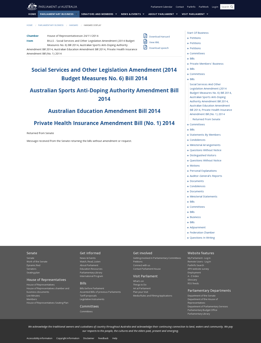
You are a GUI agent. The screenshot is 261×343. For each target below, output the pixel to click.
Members (32, 299)
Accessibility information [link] (39, 338)
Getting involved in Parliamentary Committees (157, 258)
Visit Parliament (193, 14)
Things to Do (139, 284)
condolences (197, 139)
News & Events (131, 14)
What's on (138, 281)
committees (197, 53)
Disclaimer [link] (88, 338)
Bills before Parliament (92, 288)
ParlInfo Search (196, 265)
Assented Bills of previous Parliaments (100, 291)
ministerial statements (203, 196)
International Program (91, 276)
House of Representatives (41, 284)
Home (32, 14)
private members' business (207, 63)
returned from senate (206, 119)
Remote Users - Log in (199, 261)
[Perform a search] (231, 6)
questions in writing (202, 237)
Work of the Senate (37, 261)
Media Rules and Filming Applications (152, 295)
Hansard (73, 25)
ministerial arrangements (205, 145)
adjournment (198, 227)
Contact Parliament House (147, 268)
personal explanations (203, 170)
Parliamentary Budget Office (202, 310)
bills (192, 58)
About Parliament (161, 14)
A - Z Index (193, 276)
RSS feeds (193, 283)
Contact (180, 6)
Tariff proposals (88, 295)
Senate (30, 258)
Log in (215, 6)
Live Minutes (33, 295)
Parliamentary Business (57, 14)
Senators (31, 268)
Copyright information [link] (67, 338)
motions (195, 165)
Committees (86, 311)
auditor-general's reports (206, 176)
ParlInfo (191, 6)
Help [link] (114, 338)
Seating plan (33, 272)
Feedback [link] (103, 338)
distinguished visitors (203, 155)
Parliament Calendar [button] (161, 6)
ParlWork (204, 6)
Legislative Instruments (92, 299)
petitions (195, 38)
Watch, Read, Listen (90, 261)
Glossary (192, 279)
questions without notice (205, 150)
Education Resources (91, 268)
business (195, 217)
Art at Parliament (142, 288)
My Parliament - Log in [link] (199, 258)
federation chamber (202, 232)
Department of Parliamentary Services (208, 306)
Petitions (138, 261)
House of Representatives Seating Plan (47, 302)
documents (197, 181)
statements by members (205, 134)
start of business (198, 32)
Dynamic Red (33, 265)
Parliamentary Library (91, 272)
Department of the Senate (202, 295)
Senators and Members (97, 14)
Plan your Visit (140, 291)
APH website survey (198, 268)
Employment (194, 272)
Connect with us (141, 265)
